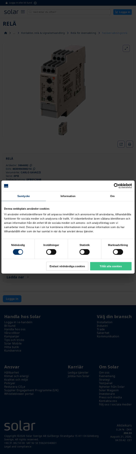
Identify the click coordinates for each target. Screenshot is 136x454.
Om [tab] (112, 196)
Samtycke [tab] (23, 196)
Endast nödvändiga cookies (67, 266)
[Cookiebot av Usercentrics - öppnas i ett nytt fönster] (116, 186)
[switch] (51, 252)
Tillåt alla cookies (111, 266)
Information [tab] (68, 196)
